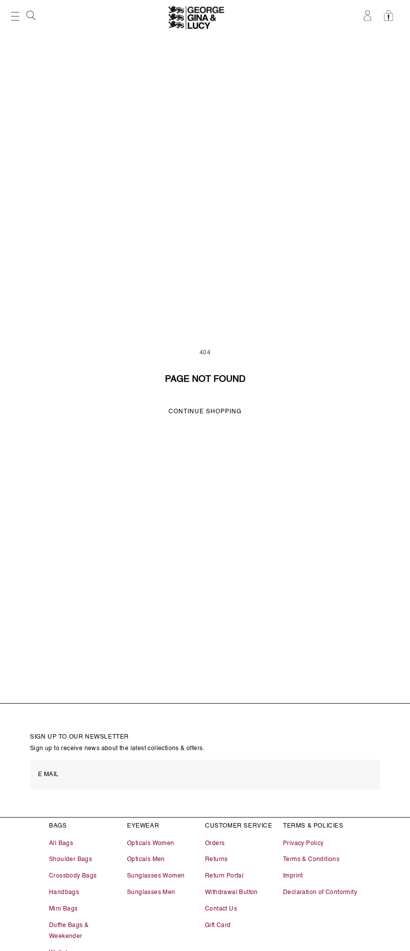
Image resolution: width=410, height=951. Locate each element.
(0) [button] (391, 15)
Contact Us (221, 909)
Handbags (64, 893)
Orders (214, 844)
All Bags (61, 844)
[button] (32, 15)
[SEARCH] (32, 18)
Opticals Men (146, 860)
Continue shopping (205, 412)
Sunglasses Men (151, 893)
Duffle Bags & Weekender (68, 931)
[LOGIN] (369, 15)
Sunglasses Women (155, 876)
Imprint (293, 876)
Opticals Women (150, 844)
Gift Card (218, 926)
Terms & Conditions (311, 860)
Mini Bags (63, 909)
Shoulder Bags (70, 860)
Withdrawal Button (231, 893)
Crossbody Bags (73, 876)
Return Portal (224, 876)
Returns (216, 860)
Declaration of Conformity (320, 893)
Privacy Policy (303, 844)
